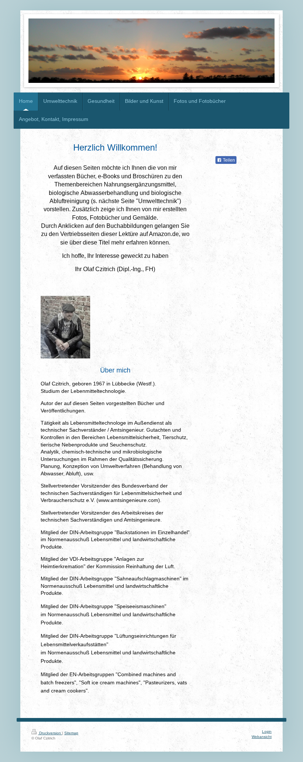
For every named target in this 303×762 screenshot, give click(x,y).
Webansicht (262, 737)
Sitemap (71, 733)
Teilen (228, 160)
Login (267, 731)
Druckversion (50, 733)
